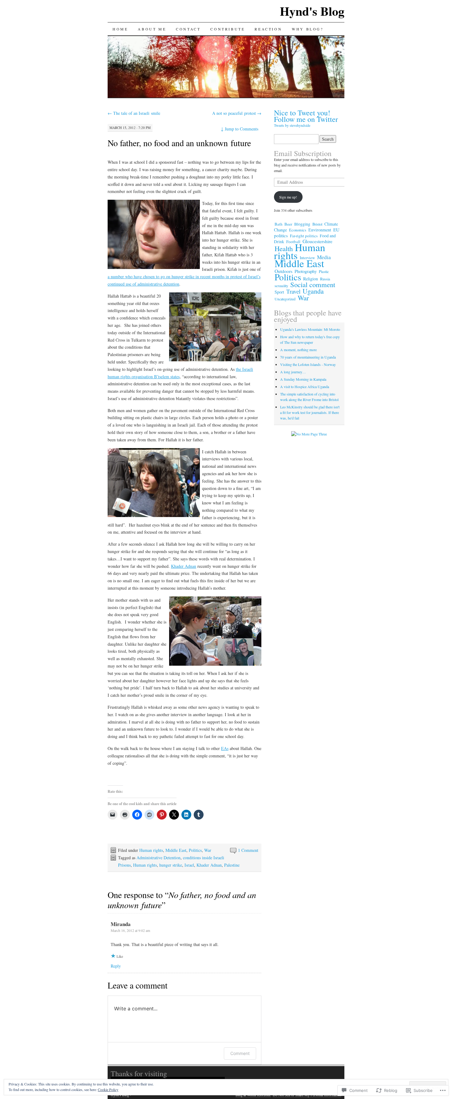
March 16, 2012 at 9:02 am (130, 930)
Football (293, 241)
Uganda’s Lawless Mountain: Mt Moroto (310, 329)
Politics (195, 850)
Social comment (312, 284)
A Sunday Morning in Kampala (303, 379)
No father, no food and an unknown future (179, 143)
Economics (297, 229)
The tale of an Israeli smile (134, 113)
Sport (279, 292)
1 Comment (248, 850)
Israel (189, 865)
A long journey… (293, 371)
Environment (319, 230)
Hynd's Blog (312, 11)
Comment (240, 1053)
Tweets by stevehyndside (292, 125)
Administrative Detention (158, 857)
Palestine (232, 865)
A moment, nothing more (298, 349)
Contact (188, 28)
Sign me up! (288, 197)
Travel (293, 291)
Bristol (317, 224)
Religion (310, 279)
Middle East (175, 850)
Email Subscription (302, 153)
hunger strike (170, 865)
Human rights (151, 850)
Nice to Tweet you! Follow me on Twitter (306, 116)
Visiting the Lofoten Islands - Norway (308, 364)
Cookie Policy (108, 1089)
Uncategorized (285, 298)
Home (120, 28)
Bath (278, 224)
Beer (288, 224)
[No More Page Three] (309, 433)
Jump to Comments (239, 129)
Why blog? (307, 28)
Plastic (324, 271)
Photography (306, 271)
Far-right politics (304, 236)
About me (152, 28)
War (207, 850)
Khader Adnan (183, 566)
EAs (224, 748)
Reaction (268, 28)
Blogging (302, 224)
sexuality (281, 285)
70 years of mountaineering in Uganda (308, 357)
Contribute (227, 28)
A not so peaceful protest (236, 113)
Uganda (313, 291)
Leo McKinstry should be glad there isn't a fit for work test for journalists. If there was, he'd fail (309, 412)
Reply (116, 966)
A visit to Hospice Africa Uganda (304, 386)
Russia (325, 278)
